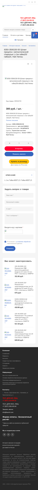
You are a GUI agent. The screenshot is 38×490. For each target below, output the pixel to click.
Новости (5, 366)
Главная (5, 35)
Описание (11, 175)
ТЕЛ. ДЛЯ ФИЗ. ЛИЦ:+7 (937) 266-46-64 (11, 405)
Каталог (24, 45)
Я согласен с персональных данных (19, 242)
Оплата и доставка (17, 35)
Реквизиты (6, 356)
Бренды (28, 35)
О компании (6, 353)
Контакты (5, 358)
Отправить (10, 248)
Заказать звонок (8, 409)
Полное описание (12, 120)
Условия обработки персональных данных (15, 378)
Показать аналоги (19, 154)
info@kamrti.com (8, 412)
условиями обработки (23, 241)
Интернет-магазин (14, 45)
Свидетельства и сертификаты (11, 361)
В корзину (19, 148)
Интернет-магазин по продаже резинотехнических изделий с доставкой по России (11, 445)
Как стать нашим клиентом (10, 375)
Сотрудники (6, 363)
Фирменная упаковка (9, 368)
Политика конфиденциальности (12, 380)
